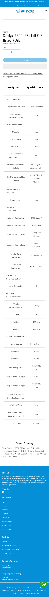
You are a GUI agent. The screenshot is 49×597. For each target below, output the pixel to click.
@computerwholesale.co (10, 579)
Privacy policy (28, 590)
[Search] (43, 17)
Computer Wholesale (19, 587)
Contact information (32, 593)
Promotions (6, 529)
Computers (6, 506)
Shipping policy (17, 593)
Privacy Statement (9, 545)
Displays (5, 514)
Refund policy (16, 590)
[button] (25, 66)
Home (4, 502)
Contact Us (6, 553)
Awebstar (5, 590)
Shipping (6, 43)
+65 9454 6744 (7, 568)
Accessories (7, 521)
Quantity (6, 47)
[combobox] (25, 18)
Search (4, 542)
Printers (5, 510)
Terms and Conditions (11, 549)
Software (5, 518)
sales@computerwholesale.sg (11, 574)
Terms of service (41, 590)
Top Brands (6, 525)
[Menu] (4, 11)
